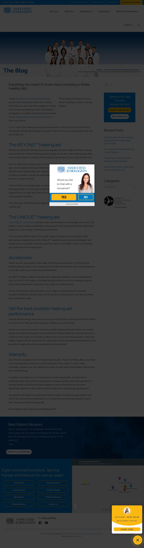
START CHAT (127, 529)
